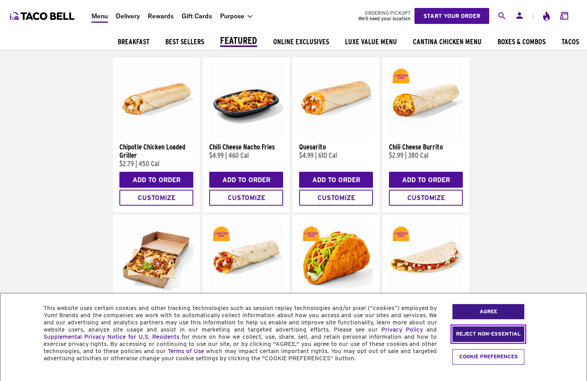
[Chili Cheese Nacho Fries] (246, 137)
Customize (156, 198)
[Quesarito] (336, 137)
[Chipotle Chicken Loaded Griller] (156, 137)
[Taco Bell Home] (43, 16)
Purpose (232, 16)
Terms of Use (186, 351)
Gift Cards (197, 16)
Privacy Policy (402, 329)
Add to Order (156, 180)
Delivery (128, 16)
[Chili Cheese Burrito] (426, 137)
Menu (99, 16)
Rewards (161, 16)
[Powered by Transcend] (13, 376)
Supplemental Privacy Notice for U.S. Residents (111, 336)
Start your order (451, 16)
